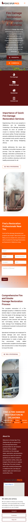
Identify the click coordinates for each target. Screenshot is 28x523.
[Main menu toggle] (25, 3)
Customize (14, 515)
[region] (14, 509)
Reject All (14, 519)
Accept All (14, 511)
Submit (5, 279)
